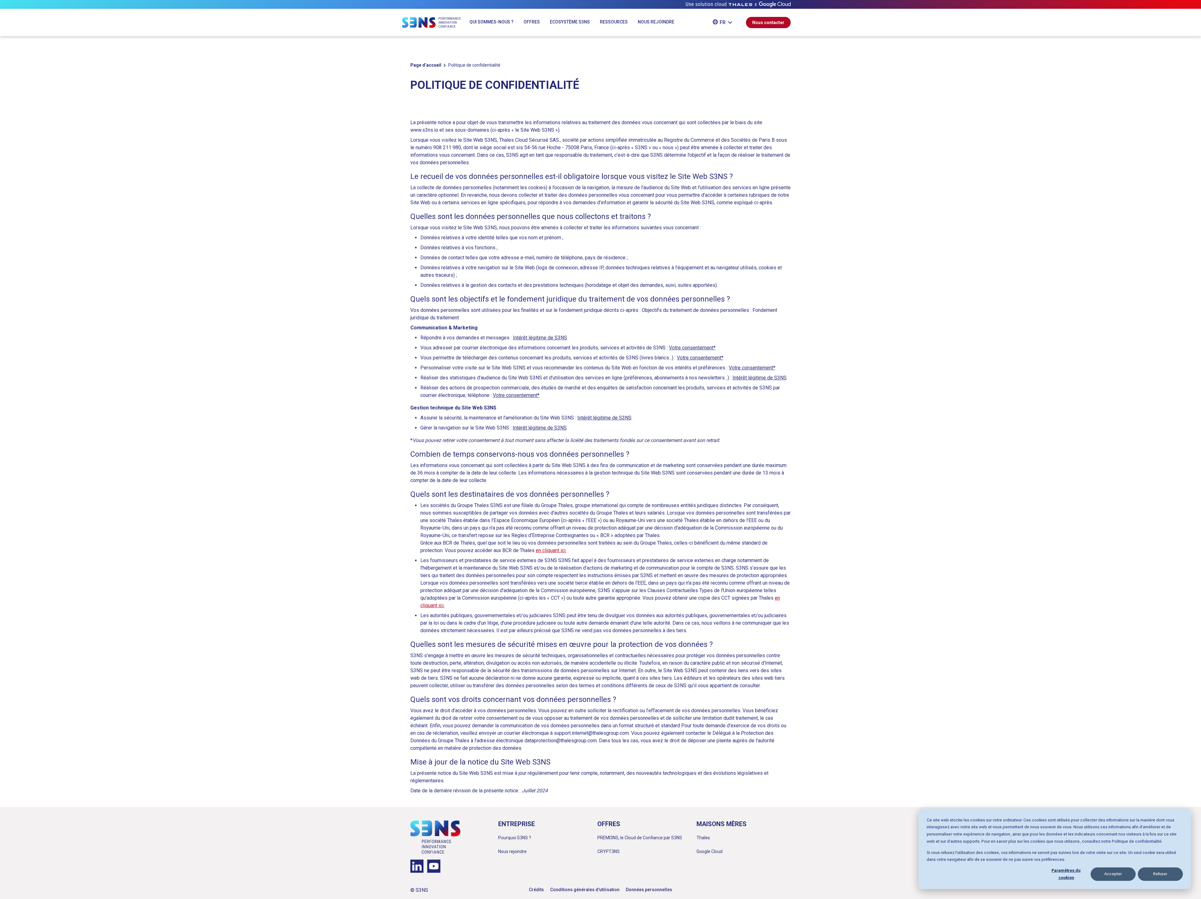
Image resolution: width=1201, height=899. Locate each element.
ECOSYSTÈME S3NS (570, 21)
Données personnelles (649, 889)
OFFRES (532, 21)
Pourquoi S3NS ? (514, 837)
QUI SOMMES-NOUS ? (491, 21)
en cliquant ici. (551, 550)
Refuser (1160, 873)
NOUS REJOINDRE (656, 21)
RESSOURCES (614, 21)
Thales (703, 837)
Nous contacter (768, 22)
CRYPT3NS (608, 851)
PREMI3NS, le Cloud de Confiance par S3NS (639, 837)
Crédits (536, 889)
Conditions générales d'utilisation (585, 889)
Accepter (1113, 873)
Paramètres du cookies (1066, 874)
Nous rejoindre (512, 851)
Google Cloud (709, 851)
